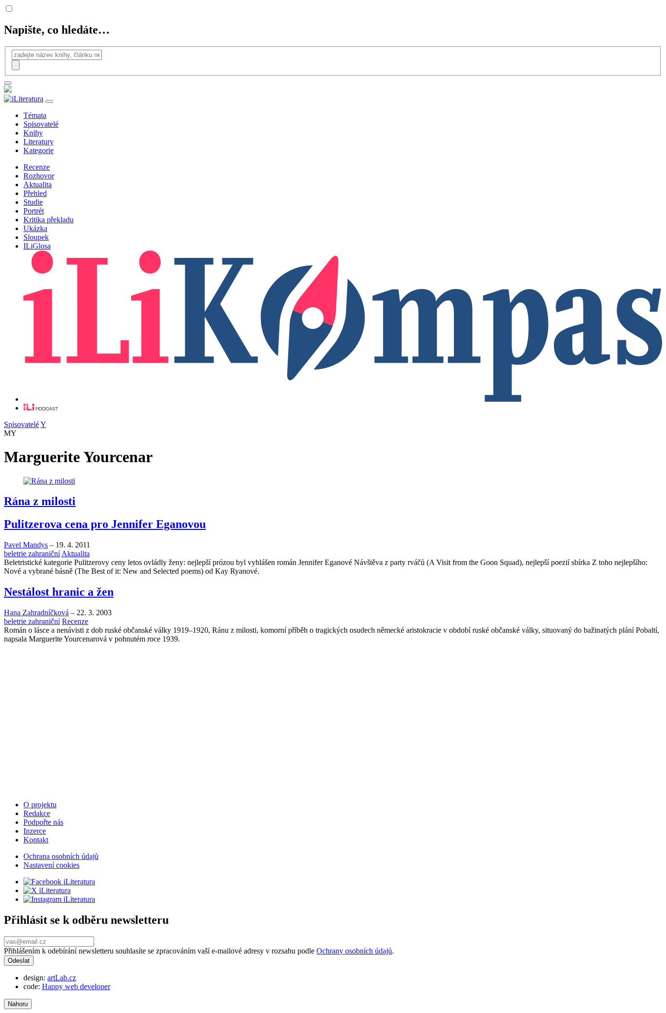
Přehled (35, 193)
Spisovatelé (41, 124)
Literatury (38, 141)
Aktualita (37, 184)
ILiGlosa (37, 246)
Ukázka (35, 228)
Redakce (36, 813)
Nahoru (18, 1004)
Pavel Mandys (26, 545)
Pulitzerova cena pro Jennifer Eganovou (105, 524)
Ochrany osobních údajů (354, 951)
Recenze (36, 167)
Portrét (33, 211)
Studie (33, 202)
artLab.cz (61, 978)
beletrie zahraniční (32, 553)
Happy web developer (76, 986)
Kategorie (38, 150)
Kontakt (35, 840)
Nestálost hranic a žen (59, 591)
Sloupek (36, 237)
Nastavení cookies (51, 865)
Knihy (33, 133)
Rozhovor (38, 176)
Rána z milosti (40, 501)
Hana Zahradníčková (36, 612)
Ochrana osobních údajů (60, 856)
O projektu (40, 804)
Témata (34, 115)
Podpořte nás (43, 822)
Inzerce (34, 831)
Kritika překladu (48, 219)
